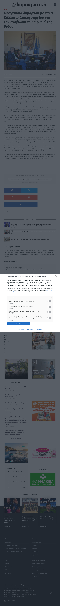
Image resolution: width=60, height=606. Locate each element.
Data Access (30, 329)
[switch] (49, 301)
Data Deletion (21, 329)
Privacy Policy (38, 329)
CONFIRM (19, 323)
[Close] (56, 276)
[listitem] (30, 298)
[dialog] (30, 303)
